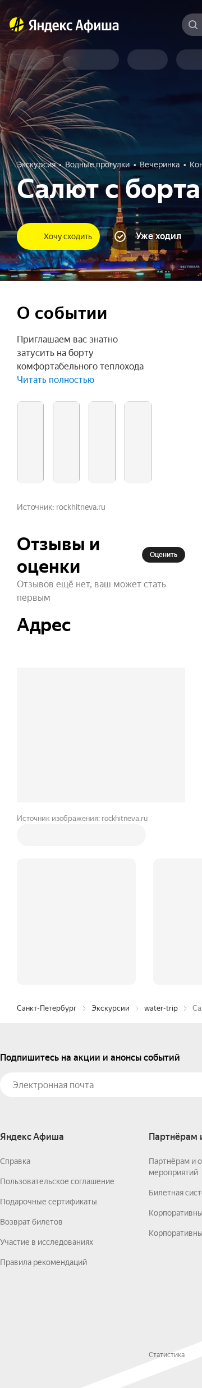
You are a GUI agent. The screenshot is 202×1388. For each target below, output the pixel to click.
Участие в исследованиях (46, 1242)
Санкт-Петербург (47, 1008)
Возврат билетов (31, 1221)
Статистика (167, 1355)
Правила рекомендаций (43, 1262)
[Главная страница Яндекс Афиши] (17, 24)
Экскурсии (110, 1008)
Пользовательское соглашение (57, 1181)
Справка (15, 1161)
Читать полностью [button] (55, 380)
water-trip (161, 1008)
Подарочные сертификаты (48, 1201)
